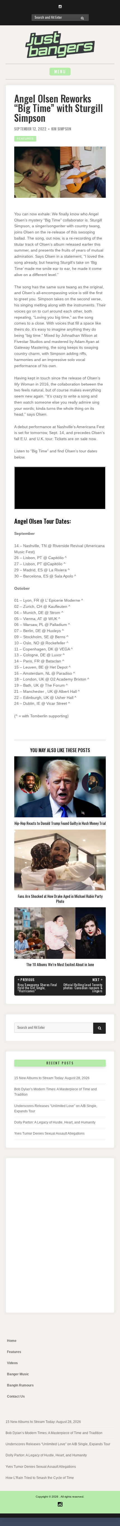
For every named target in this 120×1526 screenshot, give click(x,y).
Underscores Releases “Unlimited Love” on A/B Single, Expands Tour (58, 1444)
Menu (60, 71)
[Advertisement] (60, 1240)
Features (25, 138)
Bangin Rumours (20, 1385)
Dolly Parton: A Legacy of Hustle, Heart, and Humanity (54, 1122)
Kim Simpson (61, 128)
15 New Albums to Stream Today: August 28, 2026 (52, 1078)
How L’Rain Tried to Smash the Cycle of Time (40, 1478)
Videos (12, 1363)
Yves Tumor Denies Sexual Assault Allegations (49, 1133)
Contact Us (16, 1396)
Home (11, 1341)
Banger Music (18, 1374)
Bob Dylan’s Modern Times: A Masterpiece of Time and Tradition (54, 1433)
